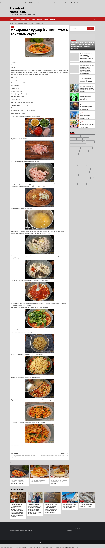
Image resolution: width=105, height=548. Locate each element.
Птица (91, 150)
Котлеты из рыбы (81, 144)
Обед (72, 150)
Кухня (33, 19)
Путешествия (74, 153)
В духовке (73, 138)
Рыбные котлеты (75, 162)
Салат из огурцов (85, 162)
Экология (39, 19)
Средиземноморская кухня (83, 168)
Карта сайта (53, 19)
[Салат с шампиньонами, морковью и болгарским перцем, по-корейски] (19, 471)
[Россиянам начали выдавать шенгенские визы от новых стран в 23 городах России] (74, 124)
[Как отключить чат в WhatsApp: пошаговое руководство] (74, 97)
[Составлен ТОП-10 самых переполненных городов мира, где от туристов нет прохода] (74, 88)
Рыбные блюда (83, 159)
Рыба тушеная (74, 159)
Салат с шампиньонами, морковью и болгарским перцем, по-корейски (17, 481)
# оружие (84, 135)
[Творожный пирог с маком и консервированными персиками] (59, 471)
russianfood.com (15, 448)
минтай (81, 180)
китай (92, 177)
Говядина (86, 138)
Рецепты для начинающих (85, 153)
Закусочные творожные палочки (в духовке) (38, 481)
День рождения (90, 141)
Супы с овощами (75, 171)
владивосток (82, 174)
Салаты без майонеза (85, 165)
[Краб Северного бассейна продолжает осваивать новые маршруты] (70, 497)
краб (77, 180)
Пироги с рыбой (84, 150)
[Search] (94, 19)
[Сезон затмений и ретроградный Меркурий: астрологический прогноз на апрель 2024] (74, 106)
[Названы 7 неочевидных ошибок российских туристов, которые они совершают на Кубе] (74, 115)
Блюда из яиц (91, 135)
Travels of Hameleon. (18, 10)
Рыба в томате (74, 156)
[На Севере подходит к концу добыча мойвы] (87, 497)
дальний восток (75, 177)
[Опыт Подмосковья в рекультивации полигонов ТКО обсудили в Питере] (74, 79)
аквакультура (74, 174)
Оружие (23, 19)
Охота (11, 19)
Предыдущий (23, 455)
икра (82, 177)
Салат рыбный (74, 165)
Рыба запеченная (84, 156)
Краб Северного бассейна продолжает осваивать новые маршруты (69, 506)
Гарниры (80, 138)
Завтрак (73, 144)
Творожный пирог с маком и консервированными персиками (59, 481)
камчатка (87, 177)
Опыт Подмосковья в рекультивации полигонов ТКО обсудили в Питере (87, 80)
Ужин (87, 171)
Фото (28, 19)
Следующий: (54, 455)
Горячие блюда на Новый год (77, 141)
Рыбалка (17, 19)
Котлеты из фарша (75, 147)
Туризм (46, 19)
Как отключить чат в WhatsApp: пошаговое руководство (85, 98)
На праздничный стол (87, 147)
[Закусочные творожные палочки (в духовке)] (39, 471)
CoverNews (58, 542)
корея (72, 180)
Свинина (73, 168)
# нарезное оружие (75, 135)
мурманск (88, 180)
